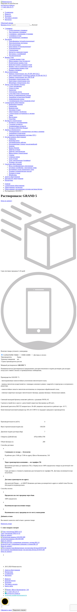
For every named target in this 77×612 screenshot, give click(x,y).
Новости (8, 14)
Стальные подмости (16, 124)
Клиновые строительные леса (19, 79)
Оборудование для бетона (17, 111)
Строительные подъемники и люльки (22, 113)
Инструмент (13, 117)
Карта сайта (9, 586)
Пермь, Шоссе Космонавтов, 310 (17, 590)
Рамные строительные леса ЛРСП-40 (21, 77)
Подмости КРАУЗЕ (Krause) (18, 128)
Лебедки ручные (14, 149)
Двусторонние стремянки (17, 32)
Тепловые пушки (15, 110)
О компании (9, 12)
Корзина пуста (6, 25)
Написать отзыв (6, 524)
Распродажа (9, 180)
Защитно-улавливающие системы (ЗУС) (22, 135)
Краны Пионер (14, 148)
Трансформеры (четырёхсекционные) (21, 41)
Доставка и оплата (11, 18)
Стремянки (8, 28)
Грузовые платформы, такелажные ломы (23, 168)
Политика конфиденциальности (16, 595)
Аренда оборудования (12, 177)
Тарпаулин (12, 90)
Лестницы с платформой (17, 54)
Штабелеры (13, 175)
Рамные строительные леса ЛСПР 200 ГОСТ (24, 74)
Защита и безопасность (13, 130)
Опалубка (12, 119)
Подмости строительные (13, 121)
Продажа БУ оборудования (14, 178)
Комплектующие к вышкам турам (20, 64)
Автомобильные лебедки (17, 142)
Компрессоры (13, 108)
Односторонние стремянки (18, 30)
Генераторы (13, 106)
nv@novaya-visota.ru (7, 5)
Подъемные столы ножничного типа (21, 169)
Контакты (8, 19)
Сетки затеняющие (15, 86)
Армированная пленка (16, 99)
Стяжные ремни (14, 157)
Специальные (13, 50)
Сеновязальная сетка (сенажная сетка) (22, 101)
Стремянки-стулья (15, 36)
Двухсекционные (15, 45)
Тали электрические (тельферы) (20, 160)
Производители (10, 580)
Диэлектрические (15, 55)
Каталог (26, 102)
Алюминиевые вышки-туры (18, 68)
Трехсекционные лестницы (18, 43)
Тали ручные (13, 158)
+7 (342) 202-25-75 (7, 7)
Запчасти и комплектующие (18, 52)
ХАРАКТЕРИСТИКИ (10, 355)
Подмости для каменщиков (18, 122)
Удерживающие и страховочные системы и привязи (26, 131)
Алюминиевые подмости (17, 126)
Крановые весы (14, 140)
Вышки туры (9, 57)
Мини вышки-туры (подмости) (19, 61)
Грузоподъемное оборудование (15, 137)
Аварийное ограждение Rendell (19, 97)
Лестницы (8, 39)
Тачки (11, 115)
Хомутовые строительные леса (19, 81)
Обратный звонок (7, 23)
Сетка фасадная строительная (19, 93)
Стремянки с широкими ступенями (21, 34)
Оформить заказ (6, 610)
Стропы (11, 155)
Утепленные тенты (15, 92)
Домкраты (12, 139)
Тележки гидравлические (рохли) (20, 171)
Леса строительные (11, 72)
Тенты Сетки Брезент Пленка (15, 84)
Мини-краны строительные (18, 153)
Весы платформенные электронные (21, 166)
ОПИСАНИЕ (26, 355)
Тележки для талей (15, 162)
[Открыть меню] (1, 9)
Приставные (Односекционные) (20, 46)
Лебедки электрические (17, 151)
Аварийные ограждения (17, 133)
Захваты (11, 146)
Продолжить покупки (19, 610)
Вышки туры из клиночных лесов (20, 66)
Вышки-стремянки (15, 70)
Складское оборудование (13, 164)
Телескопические (15, 48)
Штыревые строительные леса (19, 83)
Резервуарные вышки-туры (18, 63)
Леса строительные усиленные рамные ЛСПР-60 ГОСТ (28, 75)
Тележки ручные (14, 173)
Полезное (8, 16)
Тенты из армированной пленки (20, 95)
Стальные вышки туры (17, 59)
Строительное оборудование (14, 102)
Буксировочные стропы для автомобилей (23, 144)
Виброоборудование (16, 104)
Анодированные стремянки (18, 37)
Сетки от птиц (14, 88)
